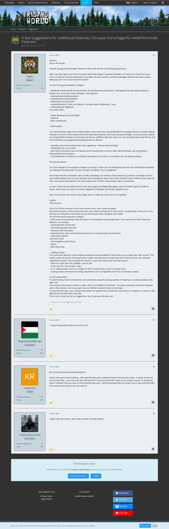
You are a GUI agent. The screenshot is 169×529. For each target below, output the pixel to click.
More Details (145, 526)
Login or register (150, 2)
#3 (154, 366)
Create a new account (80, 469)
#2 (154, 320)
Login (96, 476)
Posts (19, 88)
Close (155, 526)
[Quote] (153, 309)
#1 (154, 55)
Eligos (26, 45)
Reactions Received (24, 85)
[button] (132, 2)
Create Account (78, 476)
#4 (154, 413)
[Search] (162, 2)
